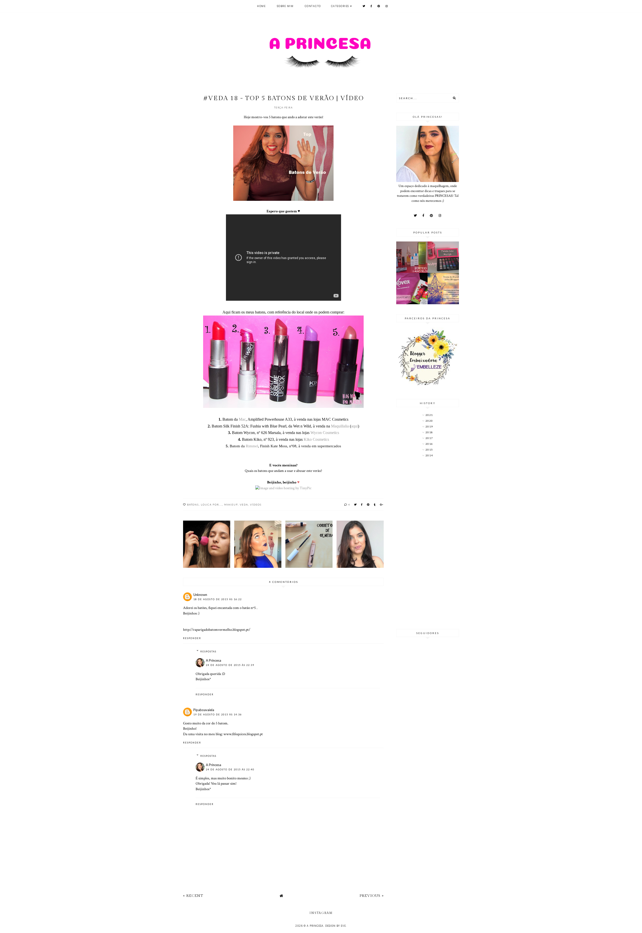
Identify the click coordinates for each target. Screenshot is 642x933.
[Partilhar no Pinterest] (368, 504)
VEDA (244, 504)
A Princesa (213, 660)
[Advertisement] (427, 543)
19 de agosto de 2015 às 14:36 (217, 714)
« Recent (193, 896)
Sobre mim (285, 6)
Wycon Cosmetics (324, 432)
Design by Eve (335, 926)
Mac (242, 419)
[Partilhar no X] (355, 504)
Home (261, 6)
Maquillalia (340, 426)
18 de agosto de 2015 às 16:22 (217, 599)
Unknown (200, 595)
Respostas (208, 651)
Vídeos (256, 504)
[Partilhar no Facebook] (362, 504)
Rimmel (252, 446)
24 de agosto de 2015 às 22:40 (230, 769)
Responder (192, 638)
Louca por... (211, 504)
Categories (340, 6)
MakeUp (231, 504)
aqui (354, 426)
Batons (193, 504)
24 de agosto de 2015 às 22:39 (230, 665)
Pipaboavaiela (203, 710)
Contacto (313, 6)
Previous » (372, 896)
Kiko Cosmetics (316, 439)
